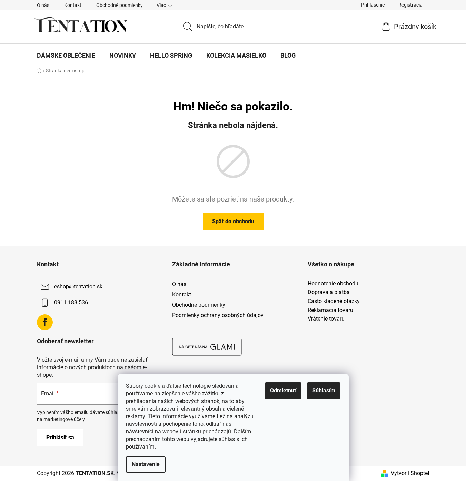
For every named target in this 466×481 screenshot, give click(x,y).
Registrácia (410, 5)
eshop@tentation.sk (78, 286)
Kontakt (72, 5)
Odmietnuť (283, 390)
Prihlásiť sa (60, 437)
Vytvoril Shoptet (410, 473)
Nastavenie (146, 464)
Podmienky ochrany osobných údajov (218, 315)
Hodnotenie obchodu (333, 284)
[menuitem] (66, 55)
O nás (43, 5)
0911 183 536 (71, 302)
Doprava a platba (329, 292)
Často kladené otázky (334, 301)
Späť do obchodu (233, 221)
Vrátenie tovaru (326, 319)
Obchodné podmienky (119, 5)
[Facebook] (45, 322)
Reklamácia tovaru (330, 310)
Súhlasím (323, 390)
